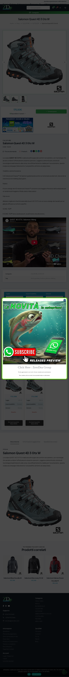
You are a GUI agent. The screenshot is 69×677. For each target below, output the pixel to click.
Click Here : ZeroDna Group (34, 367)
